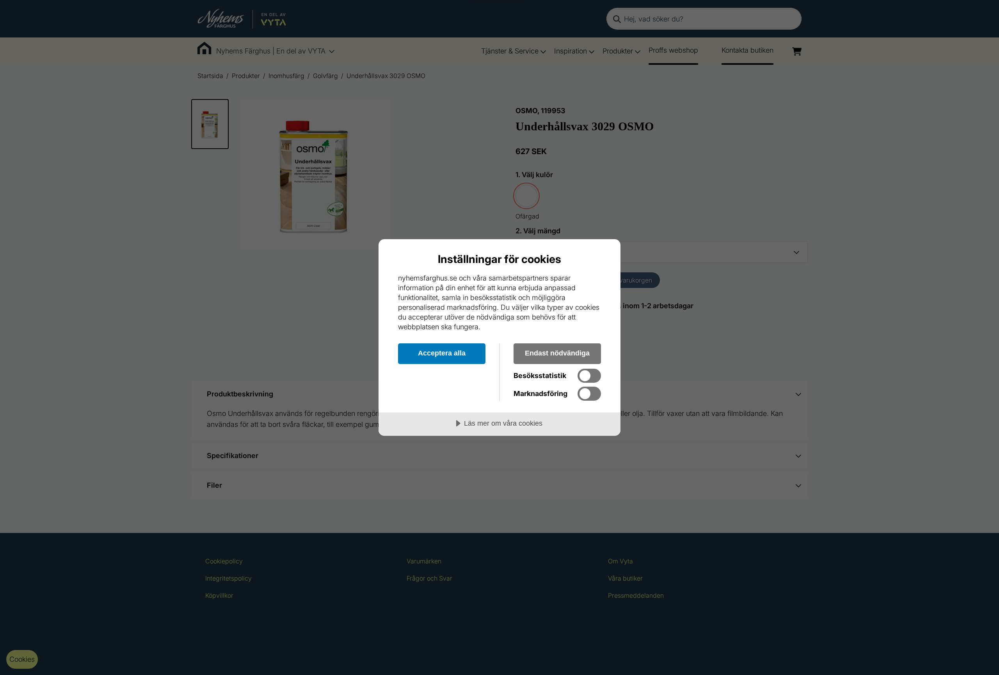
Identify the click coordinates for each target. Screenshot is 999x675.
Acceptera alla (442, 353)
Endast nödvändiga (557, 353)
